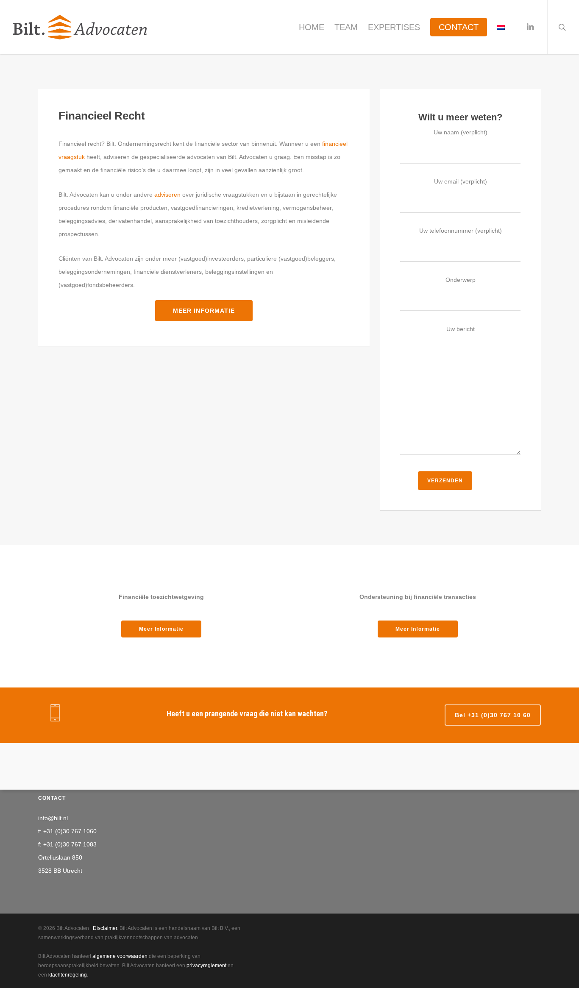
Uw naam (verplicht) (460, 132)
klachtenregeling (67, 975)
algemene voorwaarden (120, 956)
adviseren (167, 194)
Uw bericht (460, 329)
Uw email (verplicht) (460, 181)
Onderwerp (460, 279)
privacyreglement (206, 966)
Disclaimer (105, 928)
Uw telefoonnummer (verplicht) (460, 230)
